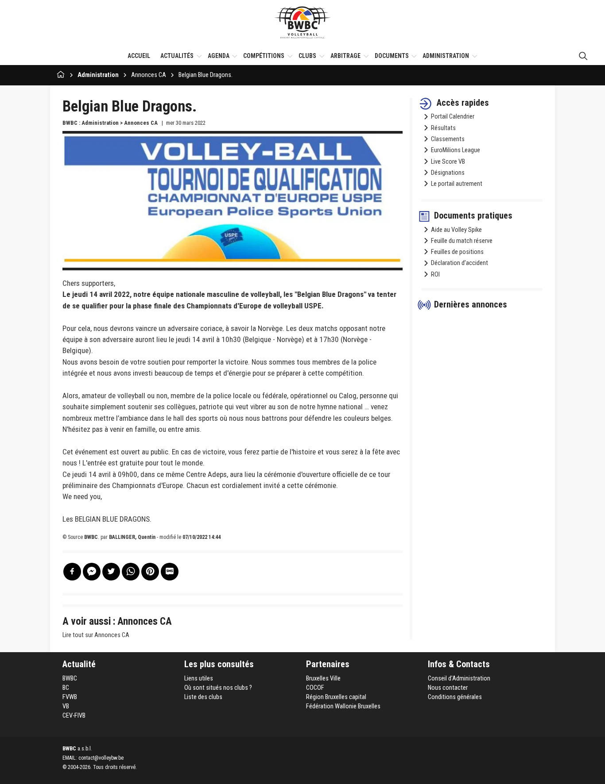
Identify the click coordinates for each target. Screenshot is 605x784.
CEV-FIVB (73, 715)
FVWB (69, 697)
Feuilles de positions (457, 252)
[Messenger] (92, 571)
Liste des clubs (203, 697)
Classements (448, 139)
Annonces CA (148, 75)
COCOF (315, 688)
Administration (98, 75)
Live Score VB (448, 161)
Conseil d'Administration (459, 678)
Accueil (139, 55)
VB (65, 706)
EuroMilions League (455, 150)
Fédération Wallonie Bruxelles (343, 706)
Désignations (448, 173)
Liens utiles (198, 678)
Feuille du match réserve (462, 241)
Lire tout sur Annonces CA (95, 635)
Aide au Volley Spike (456, 230)
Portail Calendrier (452, 116)
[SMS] (169, 571)
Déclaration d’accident (459, 263)
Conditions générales (455, 697)
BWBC (69, 678)
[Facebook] (72, 571)
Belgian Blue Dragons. (205, 75)
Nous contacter (448, 688)
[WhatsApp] (131, 571)
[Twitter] (111, 571)
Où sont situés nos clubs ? (218, 688)
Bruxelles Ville (323, 678)
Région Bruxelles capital (336, 697)
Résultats (443, 128)
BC (65, 688)
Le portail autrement (456, 184)
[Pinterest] (150, 571)
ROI (435, 274)
